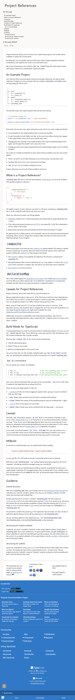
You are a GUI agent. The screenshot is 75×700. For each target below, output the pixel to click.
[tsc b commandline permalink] (5, 360)
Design (26, 657)
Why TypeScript (8, 657)
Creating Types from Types (32, 602)
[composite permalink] (5, 244)
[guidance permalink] (5, 480)
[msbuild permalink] (5, 441)
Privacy (33, 683)
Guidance (7, 32)
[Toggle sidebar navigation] (4, 686)
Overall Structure (10, 34)
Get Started (7, 651)
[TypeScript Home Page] (2, 697)
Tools (63, 698)
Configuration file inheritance (56, 490)
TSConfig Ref (29, 654)
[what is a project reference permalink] (5, 175)
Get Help (6, 634)
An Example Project (10, 15)
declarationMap (8, 21)
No (12, 46)
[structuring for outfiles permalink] (5, 543)
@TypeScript (28, 637)
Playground (7, 654)
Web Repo (28, 641)
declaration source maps (35, 279)
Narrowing (27, 609)
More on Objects (8, 609)
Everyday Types (7, 602)
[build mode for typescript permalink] (5, 326)
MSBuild (6, 31)
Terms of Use (40, 683)
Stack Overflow (8, 641)
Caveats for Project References (13, 23)
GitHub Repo (50, 634)
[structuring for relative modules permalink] (5, 525)
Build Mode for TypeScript (12, 25)
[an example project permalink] (5, 74)
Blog (26, 634)
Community (40, 698)
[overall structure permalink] (5, 486)
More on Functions (51, 602)
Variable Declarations (51, 609)
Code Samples (51, 654)
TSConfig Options (29, 617)
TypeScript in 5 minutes (10, 617)
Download (27, 651)
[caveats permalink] (5, 413)
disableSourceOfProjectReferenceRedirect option (22, 312)
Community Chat (9, 637)
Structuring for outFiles (12, 38)
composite (7, 19)
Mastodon (49, 637)
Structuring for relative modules (14, 36)
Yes (7, 46)
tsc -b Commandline (11, 27)
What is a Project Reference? (12, 17)
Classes (46, 617)
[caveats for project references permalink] (5, 289)
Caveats (6, 29)
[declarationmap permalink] (5, 274)
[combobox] (23, 693)
